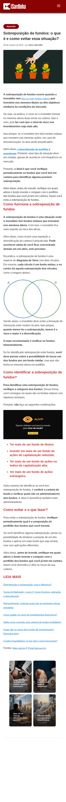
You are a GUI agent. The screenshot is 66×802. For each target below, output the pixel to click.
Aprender (11, 26)
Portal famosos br (37, 648)
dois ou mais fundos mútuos (35, 98)
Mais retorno (18, 648)
